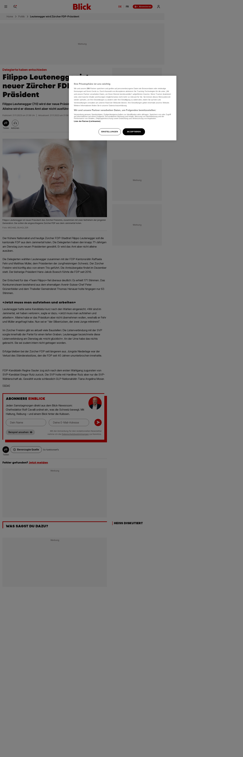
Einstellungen (109, 132)
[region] (122, 108)
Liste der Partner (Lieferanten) (87, 121)
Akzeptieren (134, 132)
